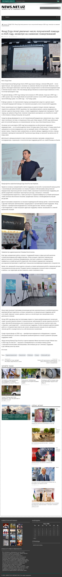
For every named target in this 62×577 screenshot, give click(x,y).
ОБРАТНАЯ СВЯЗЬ (38, 545)
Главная (5, 24)
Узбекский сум (45, 355)
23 (57, 533)
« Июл (34, 538)
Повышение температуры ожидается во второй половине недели (31, 1)
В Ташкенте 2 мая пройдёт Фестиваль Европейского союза (13, 360)
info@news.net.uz (21, 568)
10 (35, 531)
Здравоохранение (11, 355)
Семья (37, 355)
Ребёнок (30, 355)
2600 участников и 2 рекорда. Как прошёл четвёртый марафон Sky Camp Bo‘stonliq (14, 416)
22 (53, 533)
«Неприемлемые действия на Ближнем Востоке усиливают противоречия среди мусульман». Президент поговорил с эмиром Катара (45, 505)
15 (53, 531)
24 (35, 535)
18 (38, 533)
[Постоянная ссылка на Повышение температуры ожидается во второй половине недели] (30, 378)
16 (57, 531)
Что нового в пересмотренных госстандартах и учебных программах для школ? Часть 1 (10, 381)
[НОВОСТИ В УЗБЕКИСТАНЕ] (13, 9)
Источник (4, 349)
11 (38, 531)
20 (46, 533)
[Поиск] (59, 8)
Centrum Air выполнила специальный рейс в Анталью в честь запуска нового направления (47, 361)
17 (35, 533)
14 (50, 531)
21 (50, 533)
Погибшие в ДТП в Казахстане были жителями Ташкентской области (49, 381)
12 (42, 531)
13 (46, 531)
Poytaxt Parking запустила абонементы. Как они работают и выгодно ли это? (11, 398)
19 (42, 533)
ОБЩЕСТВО (11, 24)
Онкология (22, 355)
